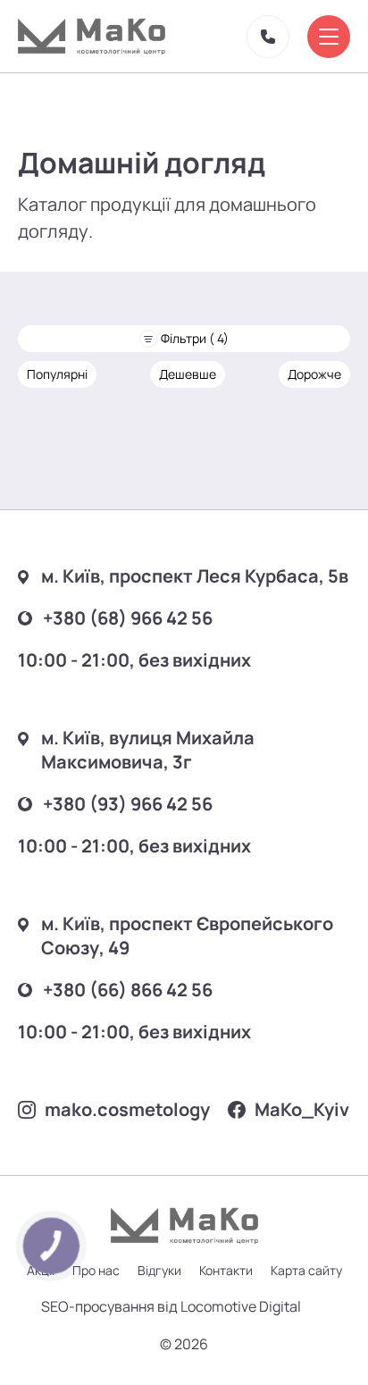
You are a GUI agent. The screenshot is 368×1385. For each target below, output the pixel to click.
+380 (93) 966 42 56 (128, 804)
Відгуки (159, 1270)
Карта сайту (306, 1270)
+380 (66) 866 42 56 (128, 990)
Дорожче (314, 373)
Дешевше (187, 373)
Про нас (96, 1270)
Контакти (226, 1270)
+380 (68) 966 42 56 (128, 618)
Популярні (57, 373)
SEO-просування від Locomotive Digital (171, 1306)
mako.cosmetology (127, 1109)
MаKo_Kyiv (302, 1109)
